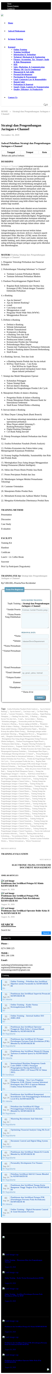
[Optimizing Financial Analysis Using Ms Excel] (26, 1133)
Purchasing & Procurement (25, 77)
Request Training (13, 6)
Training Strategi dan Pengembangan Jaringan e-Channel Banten (24, 790)
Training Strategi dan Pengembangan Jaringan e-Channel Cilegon (23, 797)
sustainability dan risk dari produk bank (22, 776)
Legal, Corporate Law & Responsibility (30, 79)
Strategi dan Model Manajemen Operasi (20, 771)
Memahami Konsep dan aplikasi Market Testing (23, 730)
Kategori (11, 47)
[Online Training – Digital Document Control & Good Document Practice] (26, 1212)
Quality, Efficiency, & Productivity (28, 89)
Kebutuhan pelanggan (9, 721)
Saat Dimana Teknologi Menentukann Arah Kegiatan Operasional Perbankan (23, 767)
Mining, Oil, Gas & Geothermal (27, 69)
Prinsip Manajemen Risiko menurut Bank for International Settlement (25, 755)
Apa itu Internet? (15, 711)
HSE (15, 65)
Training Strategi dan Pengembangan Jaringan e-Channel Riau (24, 817)
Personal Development (23, 74)
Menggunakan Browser (26, 734)
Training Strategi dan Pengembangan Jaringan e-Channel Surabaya (22, 827)
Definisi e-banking (31, 714)
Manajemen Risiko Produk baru (31, 726)
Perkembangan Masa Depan (37, 751)
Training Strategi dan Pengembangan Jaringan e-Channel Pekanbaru (23, 815)
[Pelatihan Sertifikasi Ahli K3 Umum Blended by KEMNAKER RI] (26, 1177)
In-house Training (15, 39)
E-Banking (33, 716)
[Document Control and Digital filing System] (26, 1144)
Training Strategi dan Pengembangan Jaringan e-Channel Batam (23, 792)
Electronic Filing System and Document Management (31, 866)
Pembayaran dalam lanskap (11, 744)
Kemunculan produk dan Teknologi (30, 721)
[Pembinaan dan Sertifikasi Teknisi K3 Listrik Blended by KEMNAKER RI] (26, 1155)
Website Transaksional (33, 841)
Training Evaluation (14, 854)
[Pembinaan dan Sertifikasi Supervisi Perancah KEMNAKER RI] (26, 996)
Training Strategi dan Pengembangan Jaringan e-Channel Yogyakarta (24, 830)
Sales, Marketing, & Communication (29, 67)
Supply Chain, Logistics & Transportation (31, 87)
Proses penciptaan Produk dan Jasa (21, 761)
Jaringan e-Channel (9, 166)
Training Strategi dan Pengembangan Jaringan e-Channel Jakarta (23, 800)
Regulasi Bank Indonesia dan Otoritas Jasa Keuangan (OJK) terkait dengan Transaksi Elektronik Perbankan (24, 763)
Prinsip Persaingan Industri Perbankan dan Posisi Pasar (24, 757)
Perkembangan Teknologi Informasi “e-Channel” (18, 754)
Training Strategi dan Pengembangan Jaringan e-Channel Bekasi (23, 795)
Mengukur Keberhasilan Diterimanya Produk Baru (23, 736)
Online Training (20, 50)
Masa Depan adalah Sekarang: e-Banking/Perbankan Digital (25, 727)
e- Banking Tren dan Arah (19, 716)
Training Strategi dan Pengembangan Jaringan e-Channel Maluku (23, 810)
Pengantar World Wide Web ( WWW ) (28, 746)
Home (9, 4)
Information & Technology (25, 55)
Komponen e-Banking (9, 724)
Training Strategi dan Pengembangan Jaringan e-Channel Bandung (24, 787)
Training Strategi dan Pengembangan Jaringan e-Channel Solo (24, 825)
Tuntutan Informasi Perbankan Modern (14, 838)
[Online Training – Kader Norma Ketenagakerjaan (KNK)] (26, 1007)
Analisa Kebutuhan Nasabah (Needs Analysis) (22, 709)
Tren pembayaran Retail (19, 836)
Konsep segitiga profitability (28, 724)
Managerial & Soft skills (24, 72)
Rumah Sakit (19, 82)
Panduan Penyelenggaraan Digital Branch (30, 741)
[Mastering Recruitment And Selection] (26, 1121)
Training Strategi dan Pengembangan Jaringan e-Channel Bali (23, 782)
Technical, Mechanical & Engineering (29, 57)
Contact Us (11, 9)
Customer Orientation (16, 714)
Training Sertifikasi (22, 52)
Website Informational (16, 841)
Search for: (6, 930)
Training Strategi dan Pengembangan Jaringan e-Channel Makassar (23, 805)
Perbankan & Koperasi (23, 84)
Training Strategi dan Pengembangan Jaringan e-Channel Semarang (24, 822)
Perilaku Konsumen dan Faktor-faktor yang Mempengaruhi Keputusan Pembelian (25, 750)
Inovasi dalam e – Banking (34, 719)
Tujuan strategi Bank (36, 836)
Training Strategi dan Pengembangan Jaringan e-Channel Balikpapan (22, 785)
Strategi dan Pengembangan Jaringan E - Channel (22, 772)
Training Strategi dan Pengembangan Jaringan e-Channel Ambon (24, 780)
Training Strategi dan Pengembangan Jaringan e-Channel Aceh (25, 777)
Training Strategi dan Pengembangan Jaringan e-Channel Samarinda (22, 820)
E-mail (20, 719)
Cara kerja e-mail (28, 711)
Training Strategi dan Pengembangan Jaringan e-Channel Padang (23, 812)
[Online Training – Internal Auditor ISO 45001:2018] (26, 1019)
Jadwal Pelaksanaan (16, 31)
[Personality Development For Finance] (26, 1166)
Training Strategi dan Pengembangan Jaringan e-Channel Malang (24, 807)
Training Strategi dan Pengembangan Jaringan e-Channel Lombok (23, 802)
